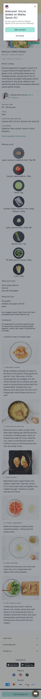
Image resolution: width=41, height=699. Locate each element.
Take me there (20, 30)
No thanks (20, 36)
